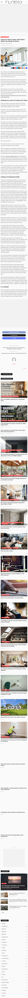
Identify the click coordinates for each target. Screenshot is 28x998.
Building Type (14, 937)
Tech (3, 883)
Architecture (4, 420)
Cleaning (14, 950)
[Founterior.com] (14, 1)
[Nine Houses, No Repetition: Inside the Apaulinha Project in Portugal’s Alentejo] (4, 901)
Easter (14, 971)
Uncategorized (16, 396)
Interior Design (19, 420)
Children (14, 939)
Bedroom (14, 934)
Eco (14, 977)
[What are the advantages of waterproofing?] (14, 588)
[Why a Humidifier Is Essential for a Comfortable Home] (14, 389)
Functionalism (14, 987)
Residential (4, 451)
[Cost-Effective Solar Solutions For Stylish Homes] (14, 802)
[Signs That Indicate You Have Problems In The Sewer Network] (14, 564)
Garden (14, 995)
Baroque (14, 929)
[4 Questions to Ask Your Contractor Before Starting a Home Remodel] (14, 611)
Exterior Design (14, 982)
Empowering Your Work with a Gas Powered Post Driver (14, 353)
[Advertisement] (14, 18)
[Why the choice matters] (14, 541)
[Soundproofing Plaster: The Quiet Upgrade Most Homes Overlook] (14, 517)
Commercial (14, 955)
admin (3, 43)
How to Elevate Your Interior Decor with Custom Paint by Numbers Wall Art (13, 431)
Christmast (14, 945)
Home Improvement (4, 36)
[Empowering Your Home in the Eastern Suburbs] (14, 707)
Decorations (14, 963)
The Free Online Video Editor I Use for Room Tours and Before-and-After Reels (13, 886)
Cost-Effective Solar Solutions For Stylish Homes (13, 812)
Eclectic (14, 974)
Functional (14, 985)
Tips (11, 396)
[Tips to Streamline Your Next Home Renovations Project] (14, 754)
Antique (14, 923)
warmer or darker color (11, 156)
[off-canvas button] (1, 2)
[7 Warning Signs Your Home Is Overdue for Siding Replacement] (14, 413)
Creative (14, 961)
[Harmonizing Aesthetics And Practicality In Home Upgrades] (14, 659)
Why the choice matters (7, 551)
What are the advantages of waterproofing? (12, 597)
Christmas (14, 942)
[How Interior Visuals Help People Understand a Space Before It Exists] (14, 493)
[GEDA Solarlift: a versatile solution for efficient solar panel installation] (14, 778)
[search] (26, 2)
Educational (14, 979)
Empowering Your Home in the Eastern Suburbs (13, 717)
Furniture (14, 990)
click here (19, 200)
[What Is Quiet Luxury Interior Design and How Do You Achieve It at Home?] (14, 469)
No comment (8, 403)
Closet (14, 953)
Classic (14, 947)
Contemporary (14, 958)
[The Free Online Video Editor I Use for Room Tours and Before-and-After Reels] (14, 882)
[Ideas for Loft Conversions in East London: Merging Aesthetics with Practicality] (14, 635)
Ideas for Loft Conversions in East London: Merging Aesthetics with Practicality (13, 645)
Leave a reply (6, 374)
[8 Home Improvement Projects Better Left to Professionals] (14, 825)
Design (3, 475)
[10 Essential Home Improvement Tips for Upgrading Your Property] (14, 730)
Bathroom (14, 931)
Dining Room (14, 969)
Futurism (14, 993)
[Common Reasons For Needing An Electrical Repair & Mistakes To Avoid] (14, 683)
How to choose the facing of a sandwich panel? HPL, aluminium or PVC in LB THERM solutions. (14, 455)
